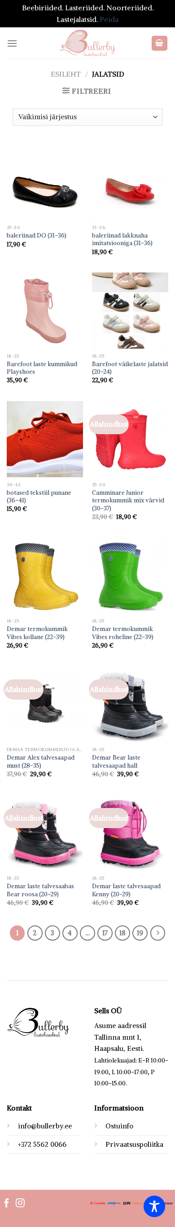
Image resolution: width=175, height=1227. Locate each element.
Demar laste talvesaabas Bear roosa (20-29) (40, 890)
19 (140, 933)
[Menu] (12, 43)
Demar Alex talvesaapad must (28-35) (40, 761)
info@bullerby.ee (45, 1126)
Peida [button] (109, 19)
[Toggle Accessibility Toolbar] (154, 1206)
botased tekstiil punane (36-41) (39, 497)
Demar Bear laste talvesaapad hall (116, 761)
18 (122, 933)
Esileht (66, 73)
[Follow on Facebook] (6, 1204)
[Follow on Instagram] (20, 1204)
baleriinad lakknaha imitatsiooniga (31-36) (122, 239)
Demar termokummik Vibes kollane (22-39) (37, 633)
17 (105, 933)
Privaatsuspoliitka (134, 1144)
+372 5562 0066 (42, 1144)
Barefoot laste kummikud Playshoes (42, 368)
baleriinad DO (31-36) (36, 235)
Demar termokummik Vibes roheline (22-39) (122, 633)
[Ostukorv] (160, 43)
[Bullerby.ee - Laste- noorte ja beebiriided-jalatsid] (87, 43)
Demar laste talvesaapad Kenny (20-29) (126, 890)
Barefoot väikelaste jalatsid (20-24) (130, 368)
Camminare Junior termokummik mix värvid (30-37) (128, 500)
